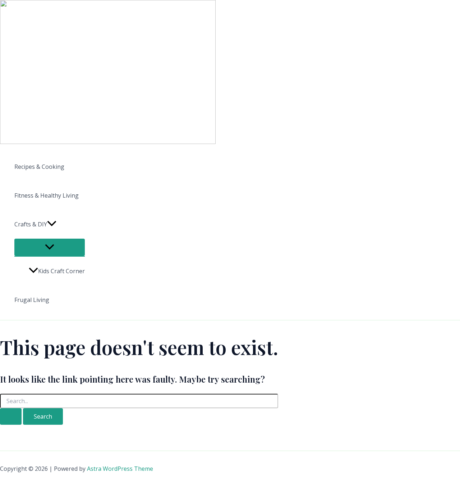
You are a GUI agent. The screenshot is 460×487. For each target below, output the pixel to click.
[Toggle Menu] (49, 247)
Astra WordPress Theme (120, 469)
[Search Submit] (11, 416)
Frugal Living (31, 300)
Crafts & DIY (30, 224)
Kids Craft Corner (61, 271)
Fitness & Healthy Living (46, 195)
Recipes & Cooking (39, 167)
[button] (51, 224)
